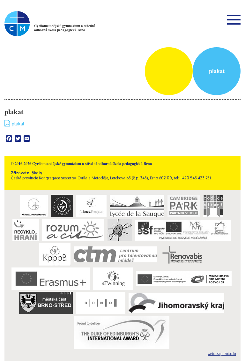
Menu (234, 19)
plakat (18, 123)
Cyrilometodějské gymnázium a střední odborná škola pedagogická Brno (64, 28)
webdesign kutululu (222, 354)
